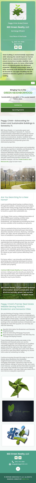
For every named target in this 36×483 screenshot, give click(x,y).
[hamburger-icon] (33, 83)
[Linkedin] (20, 47)
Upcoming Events (18, 110)
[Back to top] (18, 469)
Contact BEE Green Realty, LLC (12, 270)
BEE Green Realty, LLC (18, 27)
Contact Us (18, 105)
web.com (25, 479)
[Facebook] (16, 47)
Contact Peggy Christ (11, 294)
